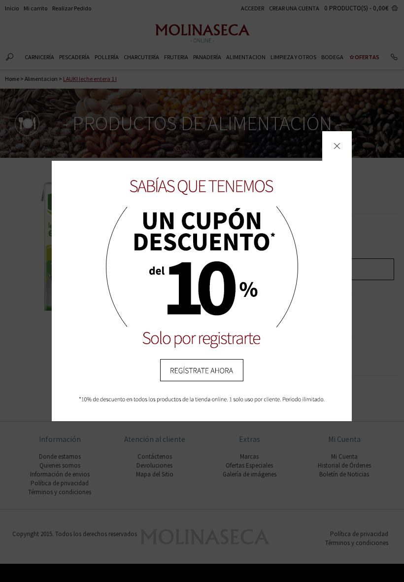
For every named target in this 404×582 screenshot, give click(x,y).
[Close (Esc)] (337, 146)
